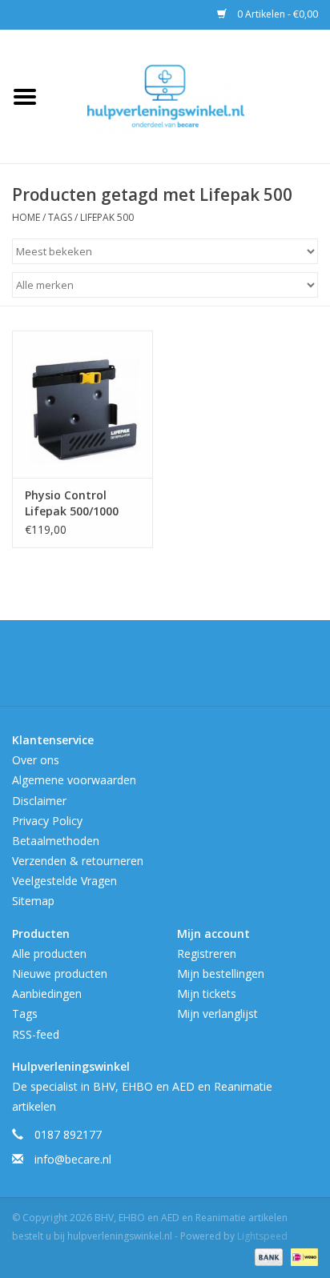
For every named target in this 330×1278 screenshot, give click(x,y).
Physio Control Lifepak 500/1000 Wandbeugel (72, 503)
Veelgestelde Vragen (64, 880)
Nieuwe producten (59, 973)
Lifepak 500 (107, 217)
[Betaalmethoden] (267, 1256)
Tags (60, 217)
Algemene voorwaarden (74, 779)
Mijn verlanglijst (217, 1013)
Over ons (35, 759)
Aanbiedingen (47, 993)
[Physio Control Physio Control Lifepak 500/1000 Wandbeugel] (82, 404)
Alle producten (49, 953)
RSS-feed (35, 1034)
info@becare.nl (72, 1159)
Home (26, 217)
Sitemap (33, 900)
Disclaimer (39, 800)
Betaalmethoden (55, 840)
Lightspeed (262, 1236)
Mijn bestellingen (220, 973)
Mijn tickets (206, 993)
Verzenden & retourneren (77, 860)
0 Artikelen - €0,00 (276, 14)
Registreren (206, 953)
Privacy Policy (47, 820)
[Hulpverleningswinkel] (189, 94)
